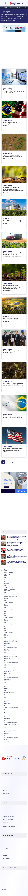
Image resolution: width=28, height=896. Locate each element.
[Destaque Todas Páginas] (14, 29)
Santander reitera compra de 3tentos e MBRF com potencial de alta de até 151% (13, 91)
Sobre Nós (5, 787)
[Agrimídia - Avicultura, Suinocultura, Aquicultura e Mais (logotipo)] (17, 3)
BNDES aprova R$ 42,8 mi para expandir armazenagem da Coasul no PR (13, 222)
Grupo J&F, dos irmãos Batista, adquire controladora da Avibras (15, 550)
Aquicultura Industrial (8, 819)
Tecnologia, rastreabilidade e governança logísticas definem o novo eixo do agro (13, 156)
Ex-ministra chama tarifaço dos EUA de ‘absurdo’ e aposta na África (13, 450)
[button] (5, 3)
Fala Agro (5, 848)
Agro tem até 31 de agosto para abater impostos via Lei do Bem (13, 384)
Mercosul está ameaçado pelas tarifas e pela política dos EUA (12, 416)
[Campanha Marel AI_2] (14, 483)
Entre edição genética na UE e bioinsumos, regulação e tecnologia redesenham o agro (12, 254)
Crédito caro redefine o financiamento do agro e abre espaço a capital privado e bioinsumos (12, 288)
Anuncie (5, 790)
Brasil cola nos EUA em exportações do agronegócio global (12, 124)
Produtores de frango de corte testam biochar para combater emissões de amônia (15, 544)
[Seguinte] (8, 467)
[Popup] (2, 3)
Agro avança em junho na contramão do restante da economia (11, 319)
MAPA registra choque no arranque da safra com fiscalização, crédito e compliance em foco (13, 190)
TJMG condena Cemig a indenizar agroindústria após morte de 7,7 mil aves (16, 562)
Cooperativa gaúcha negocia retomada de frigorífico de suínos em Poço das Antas (17, 556)
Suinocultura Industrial (9, 826)
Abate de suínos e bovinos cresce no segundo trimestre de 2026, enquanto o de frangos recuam (16, 538)
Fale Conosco (6, 793)
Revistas (5, 852)
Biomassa (5, 822)
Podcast (5, 855)
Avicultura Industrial (8, 816)
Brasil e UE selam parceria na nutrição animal (12, 351)
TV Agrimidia (6, 858)
